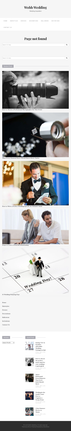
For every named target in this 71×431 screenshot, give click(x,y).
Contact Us (8, 27)
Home (5, 21)
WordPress (46, 426)
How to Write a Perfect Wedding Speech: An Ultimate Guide (22, 206)
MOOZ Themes (32, 426)
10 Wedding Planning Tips (11, 294)
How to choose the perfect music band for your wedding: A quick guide (40, 362)
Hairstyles (14, 21)
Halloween (45, 21)
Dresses (23, 21)
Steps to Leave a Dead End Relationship (15, 245)
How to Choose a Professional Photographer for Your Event (22, 109)
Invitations (55, 21)
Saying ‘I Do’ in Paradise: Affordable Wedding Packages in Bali (41, 346)
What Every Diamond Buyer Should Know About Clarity (20, 158)
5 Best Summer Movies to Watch (40, 410)
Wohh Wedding (35, 7)
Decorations (33, 21)
